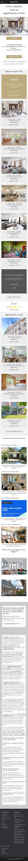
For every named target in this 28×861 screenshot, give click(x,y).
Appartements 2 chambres (19, 839)
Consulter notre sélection (14, 297)
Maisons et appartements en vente (14, 431)
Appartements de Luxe (19, 836)
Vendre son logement (18, 826)
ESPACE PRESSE (5, 827)
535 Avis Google (14, 309)
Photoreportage (4, 848)
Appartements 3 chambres (19, 841)
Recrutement (4, 824)
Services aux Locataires (19, 829)
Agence (2, 822)
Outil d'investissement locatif (11, 624)
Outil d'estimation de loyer (19, 824)
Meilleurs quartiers (14, 95)
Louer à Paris (17, 822)
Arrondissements (14, 91)
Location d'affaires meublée (20, 831)
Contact (3, 821)
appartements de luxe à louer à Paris (11, 683)
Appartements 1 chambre (19, 837)
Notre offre (16, 814)
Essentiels (3, 851)
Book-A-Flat (14, 1)
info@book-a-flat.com (6, 819)
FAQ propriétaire (17, 819)
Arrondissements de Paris (19, 834)
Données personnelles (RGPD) (14, 859)
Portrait (3, 850)
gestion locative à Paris (9, 649)
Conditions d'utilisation (19, 858)
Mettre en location (14, 56)
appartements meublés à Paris (14, 666)
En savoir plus (14, 284)
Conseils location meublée (19, 821)
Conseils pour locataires (19, 842)
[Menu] (2, 2)
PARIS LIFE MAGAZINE (5, 846)
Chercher (14, 38)
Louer (14, 288)
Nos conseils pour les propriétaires (14, 438)
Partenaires (3, 826)
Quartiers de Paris (18, 832)
